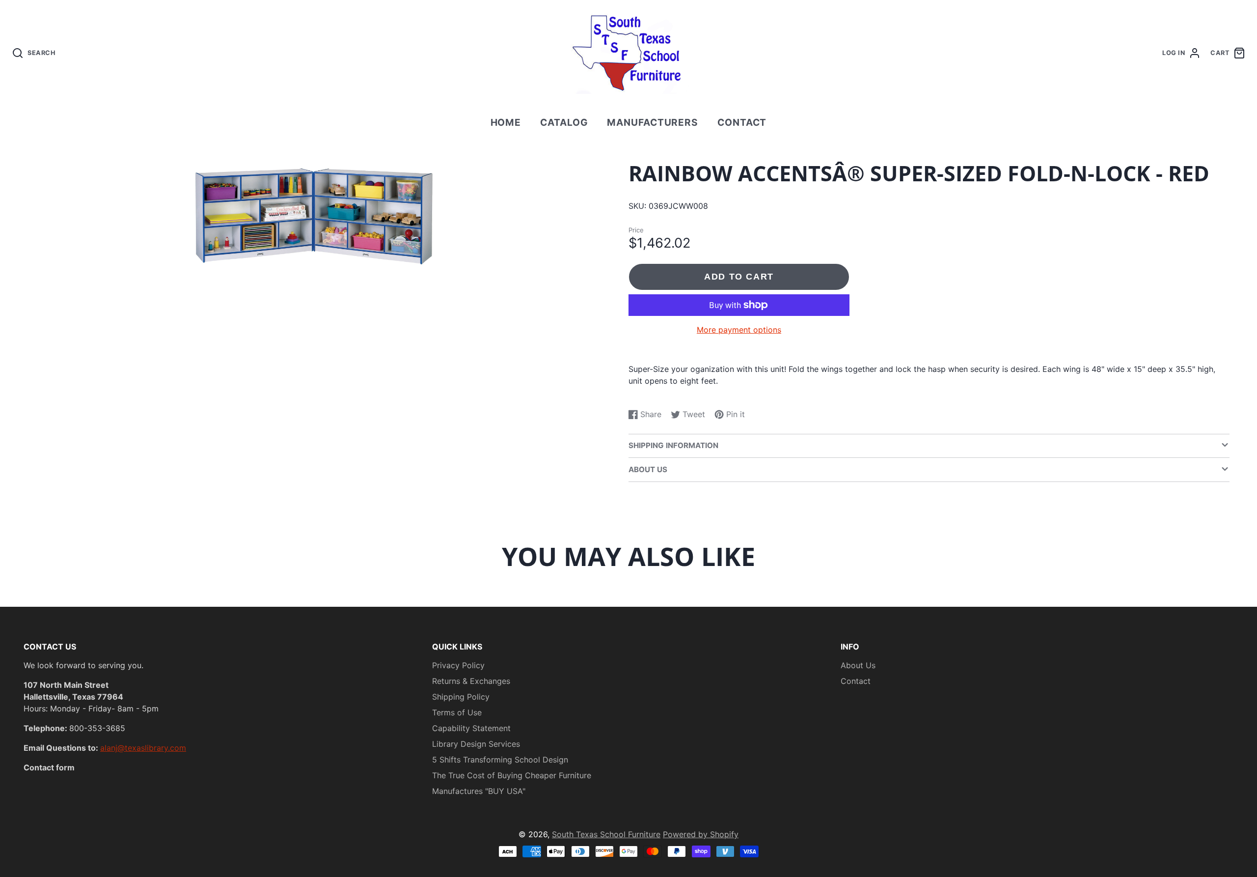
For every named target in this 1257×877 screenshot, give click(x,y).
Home (506, 122)
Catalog (564, 122)
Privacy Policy (458, 665)
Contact (742, 122)
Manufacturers (652, 122)
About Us (858, 665)
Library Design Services (476, 744)
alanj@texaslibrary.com (143, 748)
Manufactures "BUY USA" (478, 791)
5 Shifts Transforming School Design (500, 759)
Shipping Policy (461, 697)
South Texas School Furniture (606, 834)
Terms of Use (457, 712)
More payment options (739, 330)
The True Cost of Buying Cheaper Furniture (511, 775)
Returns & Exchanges (471, 681)
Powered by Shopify (700, 834)
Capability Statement (471, 728)
